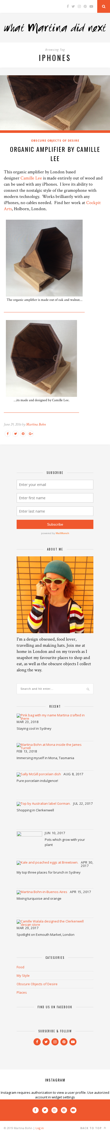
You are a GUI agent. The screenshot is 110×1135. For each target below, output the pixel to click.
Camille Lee (31, 178)
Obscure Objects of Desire (55, 140)
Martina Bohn (36, 424)
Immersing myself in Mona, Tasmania (45, 758)
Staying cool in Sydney (34, 728)
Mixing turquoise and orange (39, 898)
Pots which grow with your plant (65, 842)
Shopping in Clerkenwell (35, 810)
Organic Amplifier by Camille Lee (55, 153)
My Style (23, 975)
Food (20, 967)
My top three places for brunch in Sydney (49, 872)
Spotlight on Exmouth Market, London (45, 934)
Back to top (91, 1128)
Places (22, 992)
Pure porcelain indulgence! (37, 780)
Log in (40, 1128)
